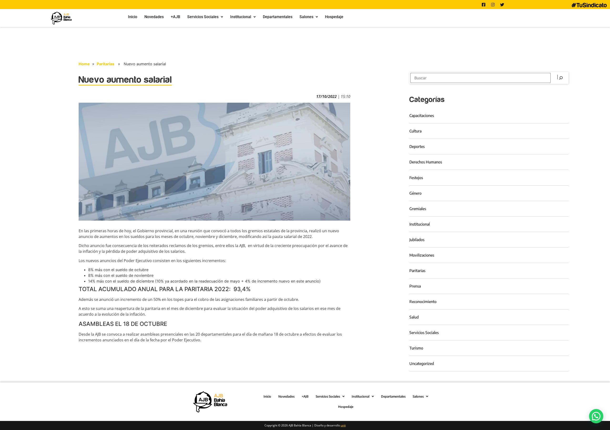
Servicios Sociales (203, 17)
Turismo (416, 348)
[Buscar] (560, 78)
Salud (414, 317)
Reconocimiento (423, 301)
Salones (306, 17)
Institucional (240, 17)
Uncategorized (421, 363)
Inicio (132, 17)
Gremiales (417, 208)
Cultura (415, 131)
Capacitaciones (421, 115)
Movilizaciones (421, 255)
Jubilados (416, 239)
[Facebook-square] (484, 4)
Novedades (154, 17)
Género (415, 193)
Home (84, 63)
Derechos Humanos (425, 162)
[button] (205, 16)
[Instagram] (493, 4)
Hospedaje (334, 17)
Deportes (417, 146)
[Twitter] (502, 4)
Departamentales (277, 17)
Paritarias (105, 63)
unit (343, 425)
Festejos (416, 177)
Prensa (415, 286)
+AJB (175, 17)
